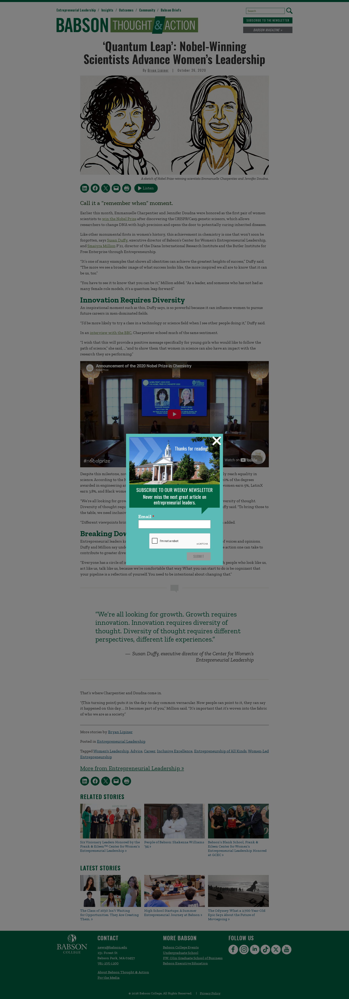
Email (144, 516)
